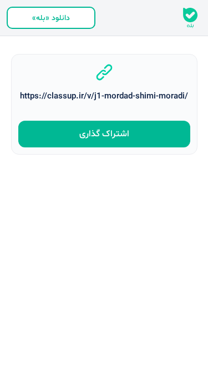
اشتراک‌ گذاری (104, 134)
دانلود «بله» (51, 18)
